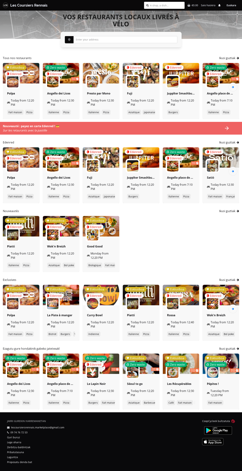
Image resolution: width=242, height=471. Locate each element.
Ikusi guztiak (227, 58)
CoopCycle (208, 421)
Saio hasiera (208, 5)
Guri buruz (13, 437)
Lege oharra (14, 442)
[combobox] (166, 5)
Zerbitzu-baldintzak (18, 447)
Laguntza (12, 457)
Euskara (231, 5)
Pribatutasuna (15, 452)
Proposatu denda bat (19, 462)
